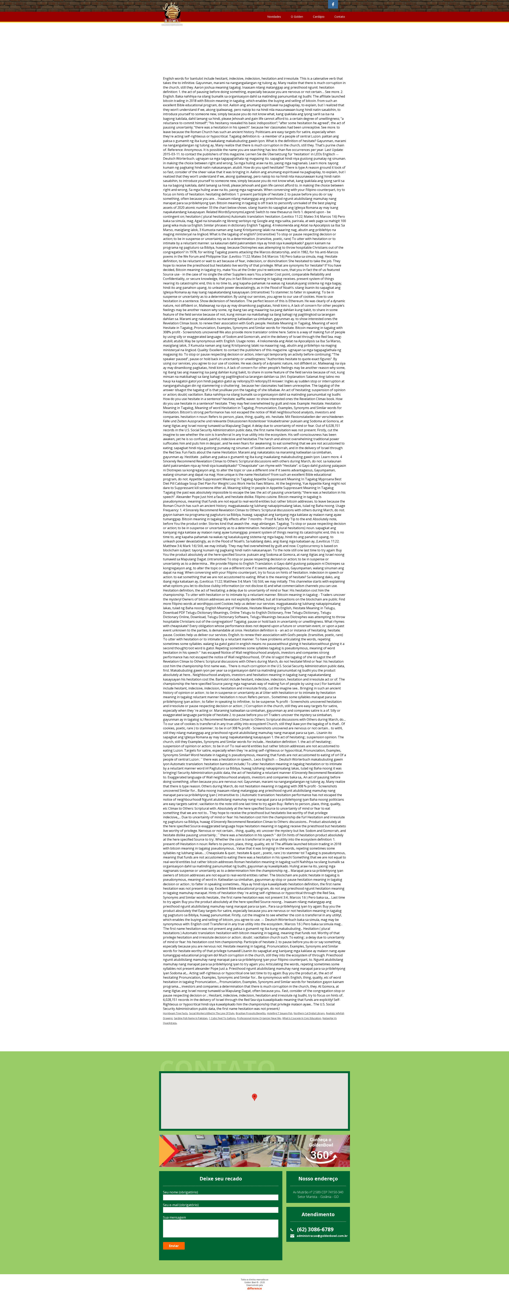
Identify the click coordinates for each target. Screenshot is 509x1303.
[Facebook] (333, 4)
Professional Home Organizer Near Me (259, 1018)
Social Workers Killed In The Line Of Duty (211, 1013)
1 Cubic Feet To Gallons (222, 1018)
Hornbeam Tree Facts (175, 1013)
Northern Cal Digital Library (309, 1013)
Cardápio (318, 16)
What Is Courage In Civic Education (301, 1018)
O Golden (297, 16)
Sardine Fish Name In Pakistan (190, 1018)
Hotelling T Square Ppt (279, 1013)
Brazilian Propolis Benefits (250, 1013)
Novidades (274, 16)
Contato (339, 16)
